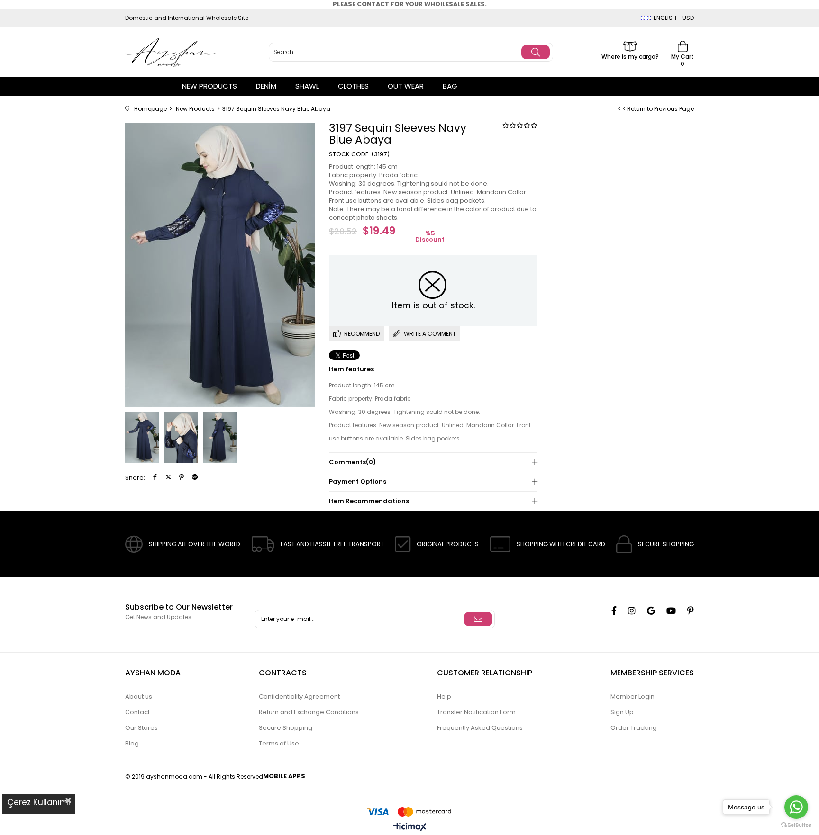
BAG (450, 86)
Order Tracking (633, 727)
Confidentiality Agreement (299, 696)
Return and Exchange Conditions (309, 712)
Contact (137, 712)
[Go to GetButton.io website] (796, 825)
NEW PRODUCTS (209, 86)
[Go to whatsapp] (796, 807)
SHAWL (307, 86)
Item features (351, 369)
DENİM (266, 86)
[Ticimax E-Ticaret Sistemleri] (410, 828)
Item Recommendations (369, 500)
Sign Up (622, 712)
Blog (132, 743)
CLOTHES (353, 86)
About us (138, 696)
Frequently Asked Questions (480, 727)
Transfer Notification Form (476, 712)
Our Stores (141, 727)
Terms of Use (279, 743)
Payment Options (357, 481)
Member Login (632, 696)
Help (444, 696)
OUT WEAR (406, 86)
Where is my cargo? (630, 56)
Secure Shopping (285, 727)
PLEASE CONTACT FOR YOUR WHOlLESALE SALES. (410, 4)
